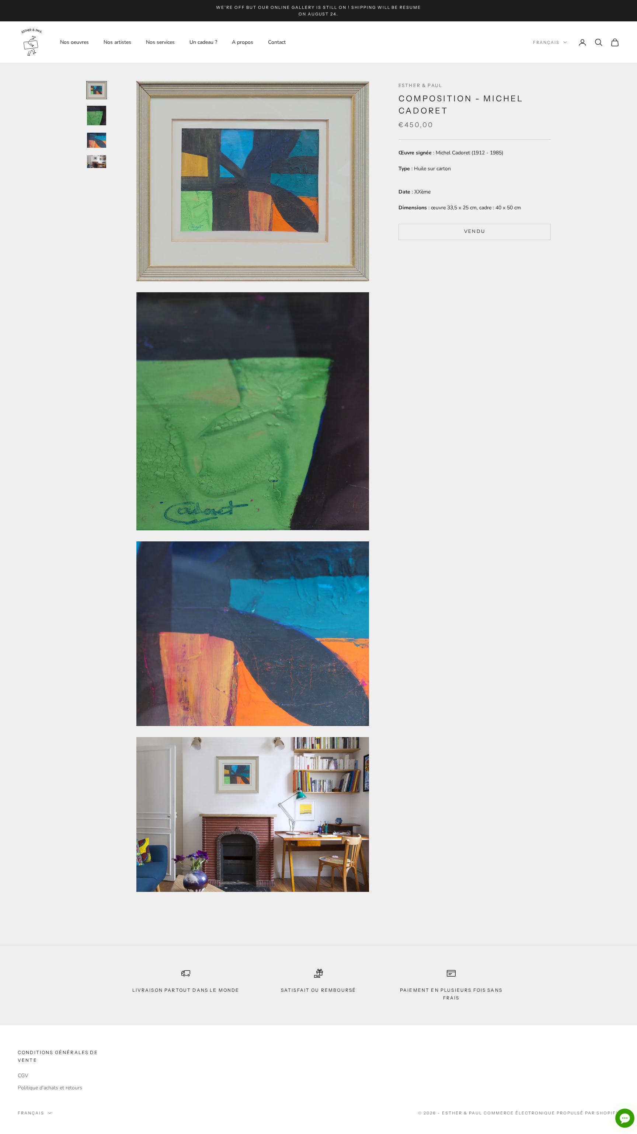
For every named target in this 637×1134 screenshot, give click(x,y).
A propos (242, 42)
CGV (23, 1075)
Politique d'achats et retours (50, 1087)
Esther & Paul (420, 85)
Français (546, 42)
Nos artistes (117, 42)
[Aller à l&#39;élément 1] (96, 90)
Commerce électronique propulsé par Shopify (551, 1113)
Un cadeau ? (203, 42)
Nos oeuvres (74, 42)
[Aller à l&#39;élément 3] (96, 140)
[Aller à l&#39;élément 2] (96, 115)
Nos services (160, 42)
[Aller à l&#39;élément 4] (96, 161)
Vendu (474, 231)
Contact (277, 42)
